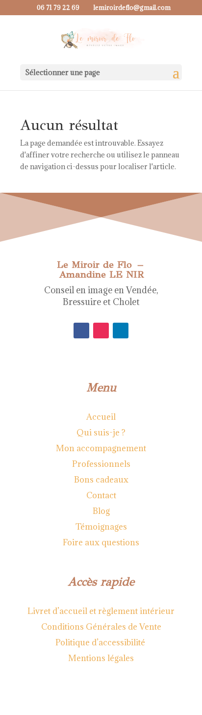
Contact (101, 495)
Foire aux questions (101, 542)
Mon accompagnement (101, 448)
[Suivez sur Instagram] (101, 330)
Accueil (101, 416)
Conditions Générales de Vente (101, 626)
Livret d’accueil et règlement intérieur (101, 611)
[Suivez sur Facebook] (81, 330)
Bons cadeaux (101, 479)
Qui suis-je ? (101, 432)
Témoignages (101, 526)
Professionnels (101, 464)
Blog (101, 511)
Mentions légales (101, 658)
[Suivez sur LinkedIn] (120, 330)
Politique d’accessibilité (101, 642)
